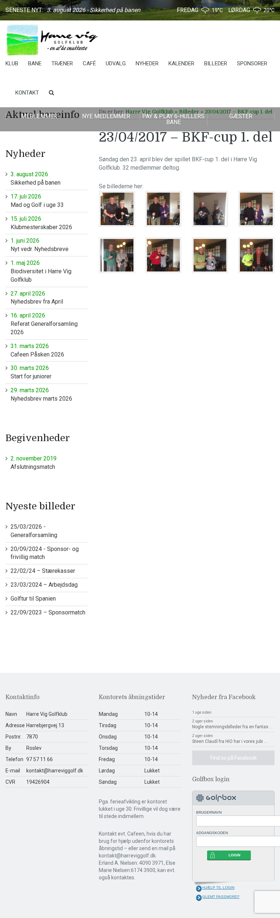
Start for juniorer (31, 372)
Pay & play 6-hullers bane (173, 119)
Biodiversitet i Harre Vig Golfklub (41, 271)
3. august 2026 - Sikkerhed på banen (93, 10)
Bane (35, 63)
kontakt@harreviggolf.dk (54, 771)
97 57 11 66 (39, 759)
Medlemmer (39, 116)
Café (89, 63)
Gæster (240, 116)
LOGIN (234, 855)
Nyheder (147, 63)
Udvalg (116, 63)
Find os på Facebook (233, 758)
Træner (62, 63)
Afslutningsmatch (34, 462)
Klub (11, 63)
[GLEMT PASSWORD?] (199, 897)
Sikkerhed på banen (36, 178)
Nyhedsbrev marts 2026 (41, 394)
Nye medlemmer (106, 116)
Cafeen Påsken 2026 (37, 350)
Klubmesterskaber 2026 (41, 223)
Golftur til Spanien (33, 598)
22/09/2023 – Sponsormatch (48, 612)
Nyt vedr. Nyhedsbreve (40, 244)
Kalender (181, 63)
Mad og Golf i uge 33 (37, 200)
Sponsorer (252, 63)
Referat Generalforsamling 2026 (44, 324)
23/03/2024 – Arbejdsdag (44, 584)
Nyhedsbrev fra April (37, 297)
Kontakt (27, 92)
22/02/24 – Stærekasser (43, 570)
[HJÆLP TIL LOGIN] (199, 888)
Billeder (215, 63)
